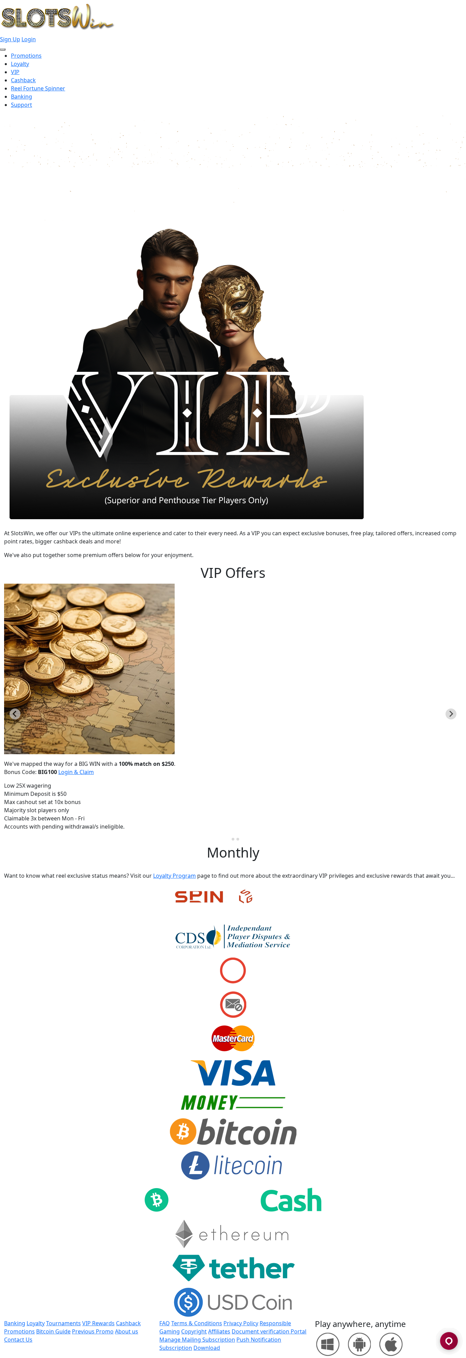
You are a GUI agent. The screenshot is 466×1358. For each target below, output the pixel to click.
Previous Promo (93, 1331)
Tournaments (63, 1323)
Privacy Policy (240, 1323)
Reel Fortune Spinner (38, 88)
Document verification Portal (269, 1331)
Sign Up (10, 39)
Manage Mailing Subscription (197, 1339)
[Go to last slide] (15, 714)
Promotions (26, 55)
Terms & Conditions (196, 1323)
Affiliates (219, 1331)
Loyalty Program (174, 875)
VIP (15, 72)
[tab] (228, 839)
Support (21, 104)
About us (126, 1331)
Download (206, 1348)
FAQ (164, 1323)
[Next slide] (451, 714)
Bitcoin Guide (53, 1331)
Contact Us (18, 1339)
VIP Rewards (98, 1323)
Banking (21, 96)
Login (28, 39)
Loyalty (20, 64)
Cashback (23, 80)
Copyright (194, 1331)
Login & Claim (76, 772)
